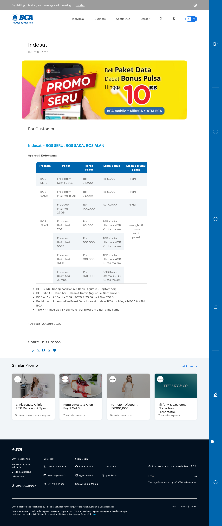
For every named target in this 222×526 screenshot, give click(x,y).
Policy (184, 506)
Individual (78, 18)
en (194, 19)
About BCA (123, 18)
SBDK (174, 506)
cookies (80, 5)
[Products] (215, 131)
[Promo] (215, 307)
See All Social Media (86, 483)
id (188, 19)
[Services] (215, 219)
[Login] (215, 44)
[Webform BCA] (215, 394)
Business (100, 18)
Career (145, 18)
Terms (193, 506)
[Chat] (215, 482)
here (94, 514)
